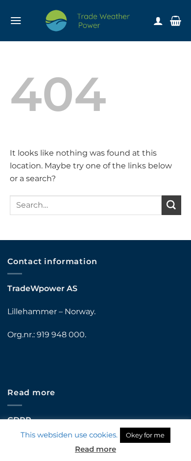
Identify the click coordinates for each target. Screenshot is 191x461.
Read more (95, 449)
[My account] (158, 20)
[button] (16, 20)
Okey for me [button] (145, 435)
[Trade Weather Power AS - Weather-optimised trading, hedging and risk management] (87, 20)
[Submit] (171, 205)
